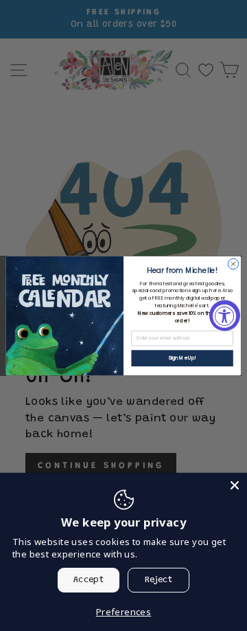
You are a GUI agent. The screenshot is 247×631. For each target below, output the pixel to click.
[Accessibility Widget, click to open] (224, 315)
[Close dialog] (233, 263)
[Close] (235, 485)
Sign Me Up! (182, 357)
